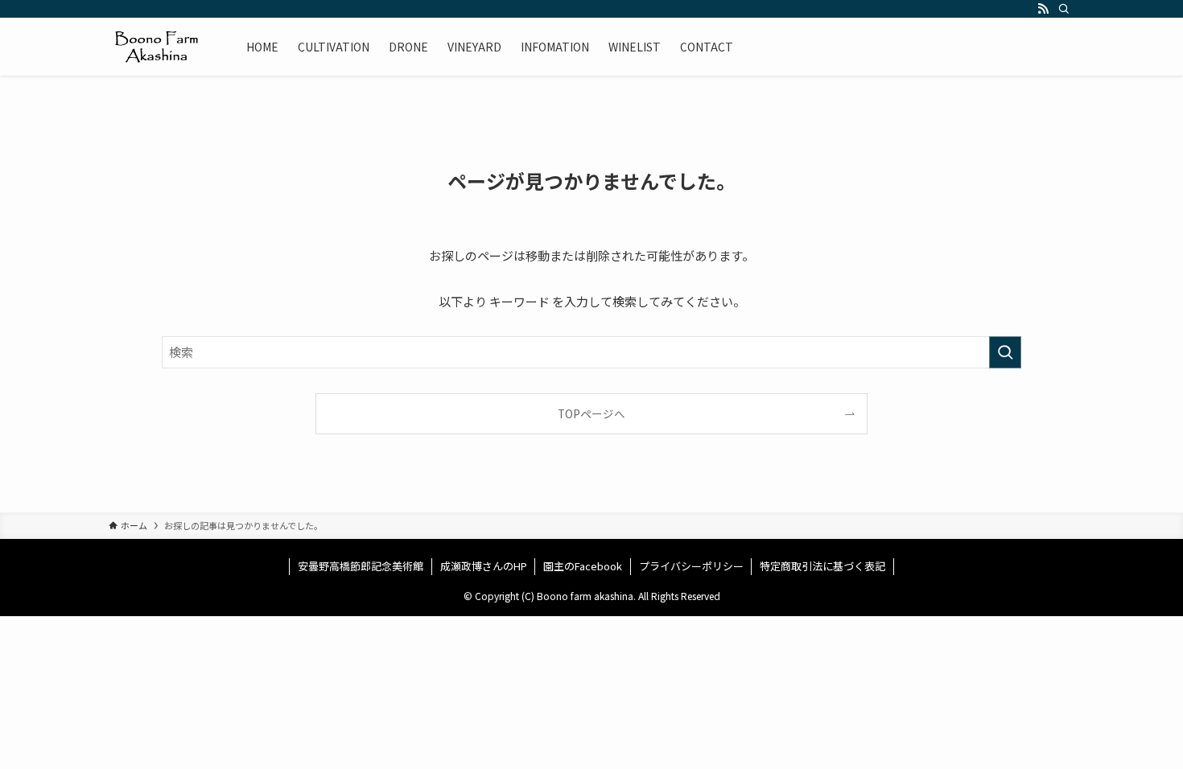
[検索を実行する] (1005, 352)
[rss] (1043, 9)
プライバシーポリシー (691, 566)
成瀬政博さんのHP (483, 566)
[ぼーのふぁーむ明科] (156, 47)
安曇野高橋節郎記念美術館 (360, 566)
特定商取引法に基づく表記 (822, 566)
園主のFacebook (582, 566)
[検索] (1063, 9)
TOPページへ (591, 413)
